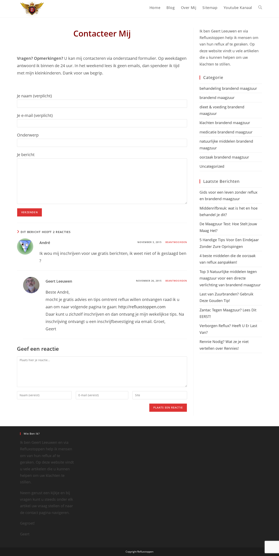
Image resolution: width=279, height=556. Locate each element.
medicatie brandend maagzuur (226, 132)
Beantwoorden (176, 242)
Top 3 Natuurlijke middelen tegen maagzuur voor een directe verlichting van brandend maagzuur (230, 278)
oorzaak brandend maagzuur (224, 157)
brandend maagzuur (217, 97)
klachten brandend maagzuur (225, 122)
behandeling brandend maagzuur (228, 88)
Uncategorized (212, 166)
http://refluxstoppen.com (142, 307)
